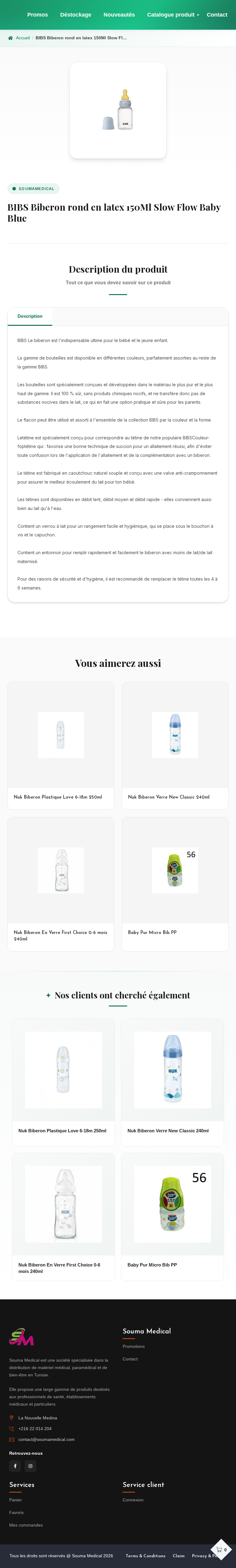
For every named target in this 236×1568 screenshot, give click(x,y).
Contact (217, 15)
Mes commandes (26, 1525)
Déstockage (75, 15)
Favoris (16, 1512)
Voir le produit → (63, 1116)
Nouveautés (119, 15)
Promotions (134, 1346)
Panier (15, 1499)
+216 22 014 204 (35, 1428)
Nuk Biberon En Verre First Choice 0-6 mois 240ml (59, 1268)
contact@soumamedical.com (46, 1439)
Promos (37, 15)
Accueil (23, 37)
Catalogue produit (171, 15)
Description (30, 316)
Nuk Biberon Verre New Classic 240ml (168, 1130)
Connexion (133, 1499)
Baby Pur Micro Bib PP (152, 1264)
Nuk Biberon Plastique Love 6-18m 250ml (62, 1130)
